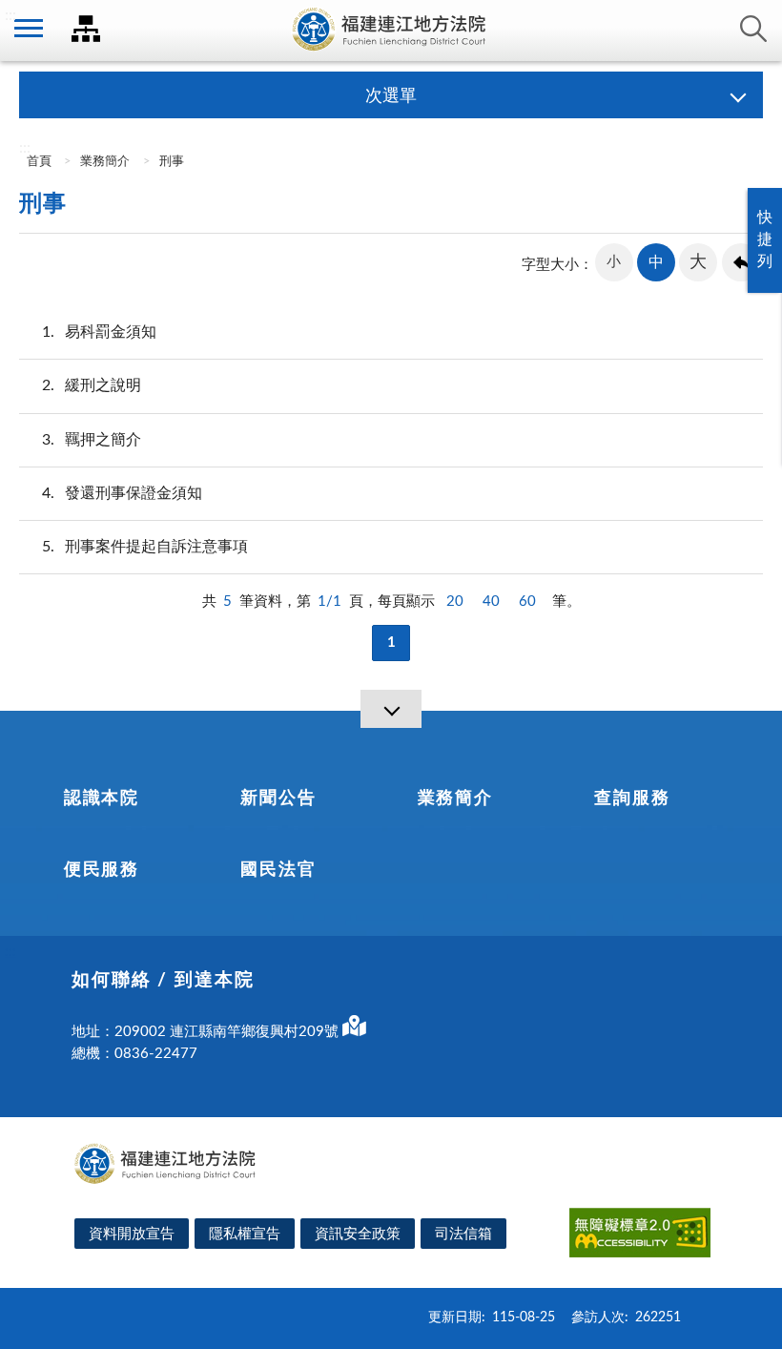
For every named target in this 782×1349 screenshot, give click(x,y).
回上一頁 (741, 262)
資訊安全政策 (358, 1234)
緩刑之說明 (91, 385)
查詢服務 (631, 798)
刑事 (171, 162)
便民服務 (101, 870)
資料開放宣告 (132, 1234)
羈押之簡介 (91, 439)
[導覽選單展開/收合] (391, 709)
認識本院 (101, 798)
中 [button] (656, 262)
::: (10, 15)
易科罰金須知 (99, 332)
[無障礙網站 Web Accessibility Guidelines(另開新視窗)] (639, 1236)
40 (491, 601)
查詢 (753, 28)
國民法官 (278, 870)
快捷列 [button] (764, 239)
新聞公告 (278, 798)
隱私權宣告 (244, 1234)
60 (527, 601)
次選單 (391, 96)
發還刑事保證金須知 (122, 493)
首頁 (37, 162)
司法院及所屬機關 (85, 28)
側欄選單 (28, 28)
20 (454, 601)
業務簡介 (105, 162)
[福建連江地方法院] (391, 30)
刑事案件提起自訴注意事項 (145, 546)
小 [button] (614, 262)
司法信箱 (463, 1234)
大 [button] (698, 262)
